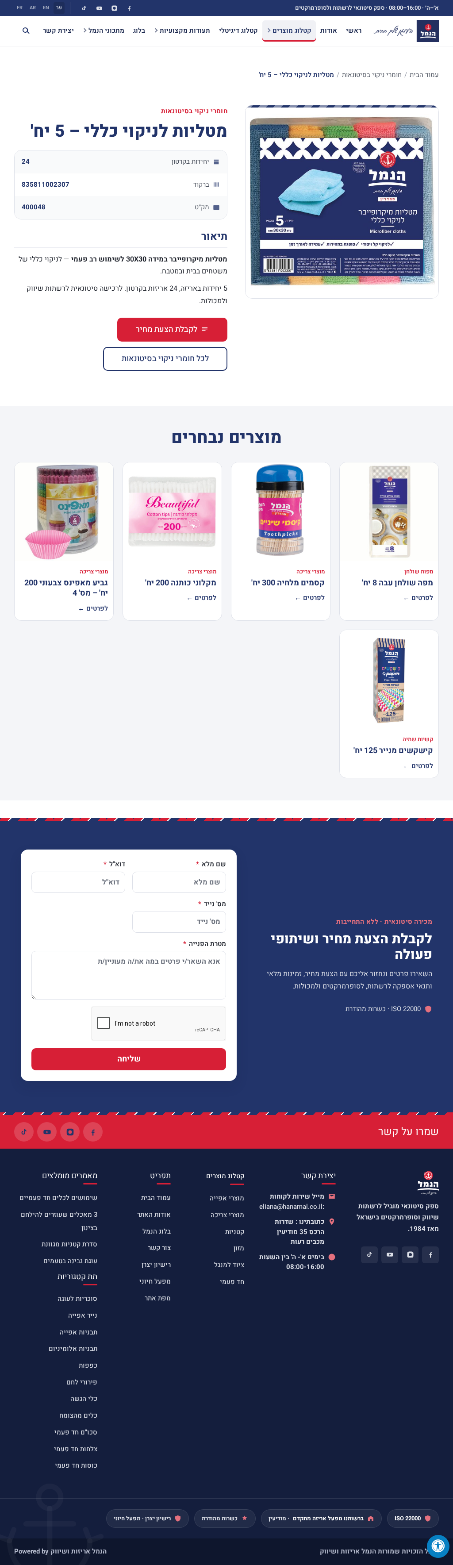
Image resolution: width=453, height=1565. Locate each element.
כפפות (88, 1365)
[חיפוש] (21, 31)
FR (20, 8)
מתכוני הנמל (106, 30)
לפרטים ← (418, 598)
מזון (239, 1248)
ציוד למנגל (229, 1265)
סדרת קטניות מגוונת (69, 1244)
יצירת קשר (58, 30)
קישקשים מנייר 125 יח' (393, 751)
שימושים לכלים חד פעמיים (58, 1198)
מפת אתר (158, 1298)
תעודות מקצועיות (185, 30)
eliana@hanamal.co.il (290, 1206)
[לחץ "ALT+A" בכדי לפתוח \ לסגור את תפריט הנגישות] (438, 1546)
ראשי (353, 30)
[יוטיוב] (99, 8)
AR (33, 8)
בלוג (139, 30)
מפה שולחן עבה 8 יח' (397, 583)
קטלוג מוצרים (292, 30)
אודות (328, 30)
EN (46, 8)
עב (59, 8)
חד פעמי (232, 1282)
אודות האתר (154, 1214)
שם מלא (213, 864)
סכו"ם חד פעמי (75, 1432)
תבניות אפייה (78, 1332)
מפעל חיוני (155, 1281)
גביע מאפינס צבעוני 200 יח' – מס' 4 (66, 588)
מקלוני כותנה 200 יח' (180, 583)
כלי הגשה (83, 1399)
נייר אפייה (82, 1315)
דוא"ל (116, 864)
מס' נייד (214, 904)
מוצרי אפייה (227, 1198)
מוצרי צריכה (227, 1215)
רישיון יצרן (156, 1264)
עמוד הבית (424, 75)
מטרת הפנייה (206, 944)
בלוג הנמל (156, 1231)
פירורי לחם (81, 1382)
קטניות (234, 1232)
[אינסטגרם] (114, 8)
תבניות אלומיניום (73, 1349)
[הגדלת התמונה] (342, 201)
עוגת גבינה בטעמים (70, 1261)
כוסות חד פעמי (76, 1465)
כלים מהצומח (78, 1415)
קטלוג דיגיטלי (238, 30)
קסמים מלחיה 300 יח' (288, 583)
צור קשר (159, 1248)
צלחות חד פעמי (75, 1449)
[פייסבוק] (129, 8)
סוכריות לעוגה (77, 1299)
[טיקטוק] (84, 8)
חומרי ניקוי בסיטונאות (372, 75)
